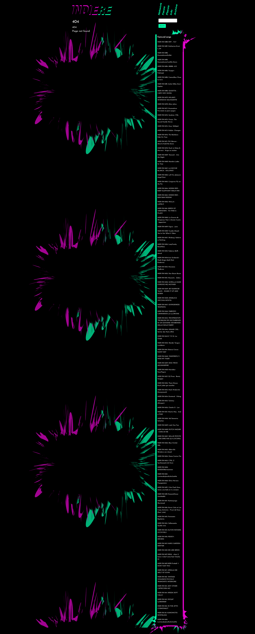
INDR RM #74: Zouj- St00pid (167, 126)
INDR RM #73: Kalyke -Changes (168, 130)
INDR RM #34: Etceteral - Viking (169, 396)
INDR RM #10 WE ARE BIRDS (168, 550)
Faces (164, 10)
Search (162, 26)
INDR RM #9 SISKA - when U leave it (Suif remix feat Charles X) (168, 557)
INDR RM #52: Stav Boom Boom (169, 273)
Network (160, 9)
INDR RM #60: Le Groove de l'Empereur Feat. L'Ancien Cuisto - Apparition (169, 220)
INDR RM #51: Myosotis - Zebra (168, 278)
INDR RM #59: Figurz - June (167, 227)
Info (171, 12)
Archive (176, 9)
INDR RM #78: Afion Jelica (167, 104)
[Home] (92, 8)
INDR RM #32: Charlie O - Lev (168, 407)
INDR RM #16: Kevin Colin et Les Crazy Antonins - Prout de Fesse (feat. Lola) (169, 510)
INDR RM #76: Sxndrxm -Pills (167, 115)
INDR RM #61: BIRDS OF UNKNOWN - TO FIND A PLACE (166, 211)
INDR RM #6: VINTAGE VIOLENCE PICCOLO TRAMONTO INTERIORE (166, 579)
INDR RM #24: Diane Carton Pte (169, 456)
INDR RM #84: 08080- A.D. (167, 66)
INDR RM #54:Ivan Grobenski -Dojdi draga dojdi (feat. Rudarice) (168, 260)
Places (168, 10)
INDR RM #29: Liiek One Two (168, 425)
